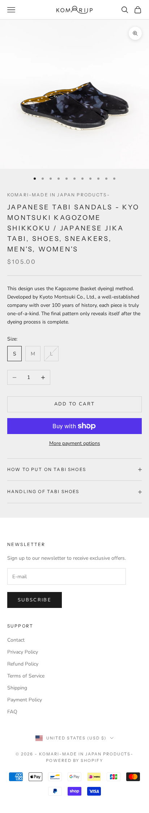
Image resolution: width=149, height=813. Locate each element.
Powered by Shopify (74, 760)
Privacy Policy (22, 652)
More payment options (74, 443)
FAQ (12, 711)
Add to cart (74, 404)
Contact (16, 640)
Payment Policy (24, 699)
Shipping (17, 687)
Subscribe (34, 600)
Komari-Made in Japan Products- (58, 194)
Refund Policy (22, 663)
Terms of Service (25, 675)
